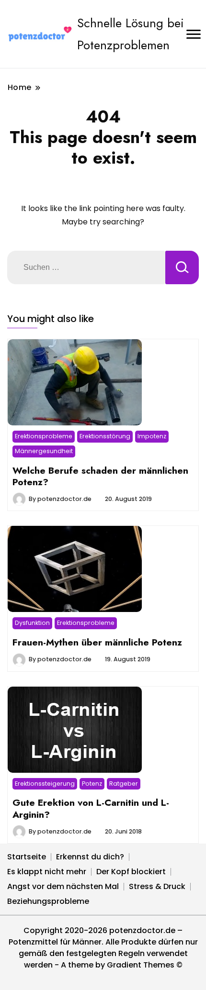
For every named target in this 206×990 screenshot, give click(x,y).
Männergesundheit (44, 451)
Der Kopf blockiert (131, 871)
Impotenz (151, 436)
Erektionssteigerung (45, 783)
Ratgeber (123, 783)
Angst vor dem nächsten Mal (63, 886)
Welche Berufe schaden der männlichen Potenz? (100, 476)
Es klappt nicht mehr (46, 871)
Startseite (26, 856)
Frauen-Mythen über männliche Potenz (97, 642)
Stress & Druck (157, 886)
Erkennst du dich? (90, 856)
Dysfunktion (32, 623)
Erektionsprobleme (43, 436)
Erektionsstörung (105, 436)
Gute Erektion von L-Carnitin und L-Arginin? (90, 808)
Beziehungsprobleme (48, 901)
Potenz (92, 783)
